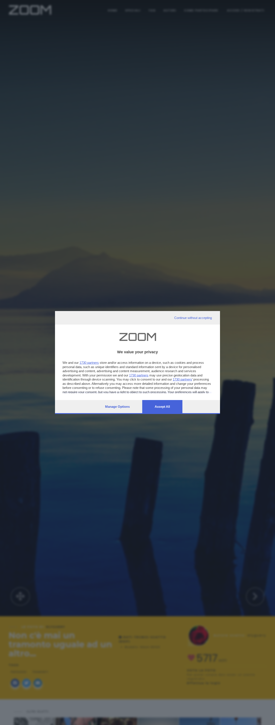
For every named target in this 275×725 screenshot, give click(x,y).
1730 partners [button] (89, 362)
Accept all (162, 406)
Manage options (117, 406)
